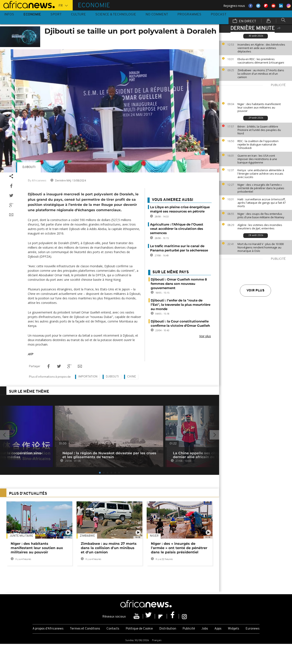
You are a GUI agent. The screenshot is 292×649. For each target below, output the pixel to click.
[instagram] (184, 616)
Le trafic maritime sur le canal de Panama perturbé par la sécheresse (179, 248)
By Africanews (37, 180)
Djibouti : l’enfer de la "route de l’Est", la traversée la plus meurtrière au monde (180, 304)
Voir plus (255, 290)
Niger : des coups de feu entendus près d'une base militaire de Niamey (260, 215)
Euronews (253, 628)
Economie (32, 14)
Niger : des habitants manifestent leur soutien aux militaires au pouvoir (259, 107)
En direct (247, 21)
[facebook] (173, 616)
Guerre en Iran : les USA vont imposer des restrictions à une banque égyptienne (257, 159)
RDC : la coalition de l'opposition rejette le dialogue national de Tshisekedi (258, 144)
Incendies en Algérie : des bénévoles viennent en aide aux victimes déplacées (261, 48)
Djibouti (28, 167)
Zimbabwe (87, 536)
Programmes (189, 14)
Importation (87, 376)
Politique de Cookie (139, 628)
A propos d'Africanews (47, 628)
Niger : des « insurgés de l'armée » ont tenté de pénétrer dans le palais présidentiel (260, 188)
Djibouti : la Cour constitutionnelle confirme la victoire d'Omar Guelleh (180, 323)
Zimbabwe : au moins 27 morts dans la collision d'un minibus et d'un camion (260, 73)
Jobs (204, 628)
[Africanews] (27, 4)
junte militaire (21, 536)
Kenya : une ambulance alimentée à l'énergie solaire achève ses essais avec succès (260, 173)
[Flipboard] (161, 616)
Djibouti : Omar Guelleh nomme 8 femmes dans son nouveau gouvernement (179, 283)
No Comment (157, 14)
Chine (131, 376)
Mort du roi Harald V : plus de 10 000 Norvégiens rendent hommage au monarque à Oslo (260, 247)
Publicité (189, 628)
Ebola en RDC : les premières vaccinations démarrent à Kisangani (260, 60)
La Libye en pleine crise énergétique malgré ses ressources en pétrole (180, 209)
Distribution (167, 628)
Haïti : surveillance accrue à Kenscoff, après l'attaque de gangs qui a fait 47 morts (261, 203)
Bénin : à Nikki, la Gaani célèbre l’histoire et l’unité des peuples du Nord (259, 130)
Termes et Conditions (85, 628)
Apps (217, 628)
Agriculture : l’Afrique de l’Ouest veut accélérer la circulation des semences (176, 228)
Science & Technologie (115, 14)
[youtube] (137, 616)
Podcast (218, 14)
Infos (9, 14)
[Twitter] (149, 616)
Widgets (233, 628)
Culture (78, 14)
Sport (56, 14)
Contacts (112, 628)
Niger (154, 536)
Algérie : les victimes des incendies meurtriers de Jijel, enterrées (259, 226)
